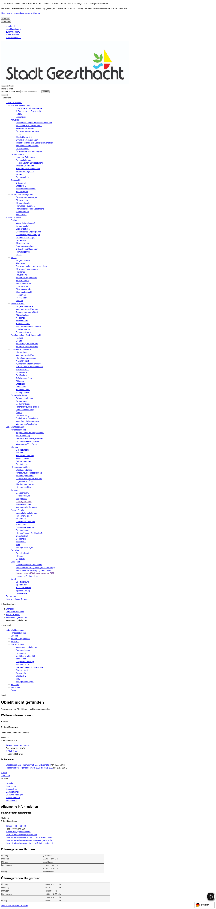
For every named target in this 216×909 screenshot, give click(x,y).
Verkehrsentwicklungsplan (27, 421)
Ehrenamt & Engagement (22, 194)
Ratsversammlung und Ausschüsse (31, 266)
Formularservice (23, 251)
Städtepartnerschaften (26, 188)
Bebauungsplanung (25, 398)
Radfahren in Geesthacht (27, 418)
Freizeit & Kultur (18, 510)
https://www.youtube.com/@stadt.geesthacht (29, 843)
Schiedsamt (21, 214)
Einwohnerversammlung (27, 269)
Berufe (19, 340)
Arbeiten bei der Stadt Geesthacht (26, 335)
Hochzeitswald (22, 369)
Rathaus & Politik (13, 217)
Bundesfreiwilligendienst (27, 346)
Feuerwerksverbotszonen (27, 145)
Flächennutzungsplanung (27, 406)
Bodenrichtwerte (23, 403)
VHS (18, 544)
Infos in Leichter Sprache (17, 599)
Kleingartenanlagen (25, 547)
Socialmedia (11, 800)
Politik (19, 254)
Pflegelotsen (21, 498)
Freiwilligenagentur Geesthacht (30, 208)
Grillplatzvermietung (25, 527)
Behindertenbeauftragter (27, 197)
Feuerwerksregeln (24, 515)
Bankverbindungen (14, 794)
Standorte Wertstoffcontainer (28, 326)
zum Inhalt (10, 26)
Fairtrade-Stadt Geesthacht (28, 168)
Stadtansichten (22, 177)
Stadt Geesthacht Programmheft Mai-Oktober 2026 (28, 764)
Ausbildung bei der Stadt (27, 343)
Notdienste (21, 317)
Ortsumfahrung (22, 415)
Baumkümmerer (23, 389)
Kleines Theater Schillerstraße (29, 533)
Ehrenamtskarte (23, 203)
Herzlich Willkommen (20, 105)
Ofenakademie (22, 148)
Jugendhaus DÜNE (24, 481)
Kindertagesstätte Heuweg (28, 441)
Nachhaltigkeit (22, 360)
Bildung (14, 446)
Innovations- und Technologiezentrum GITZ (35, 573)
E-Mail (12, 751)
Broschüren (21, 116)
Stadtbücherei (22, 464)
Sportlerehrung (22, 581)
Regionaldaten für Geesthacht (29, 162)
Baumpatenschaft (24, 392)
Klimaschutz (21, 352)
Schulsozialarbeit (23, 461)
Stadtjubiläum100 (24, 137)
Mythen (19, 174)
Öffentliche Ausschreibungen (29, 151)
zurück (4, 772)
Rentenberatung (23, 495)
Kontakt (9, 783)
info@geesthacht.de (18, 831)
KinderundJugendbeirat (26, 277)
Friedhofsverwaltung (25, 246)
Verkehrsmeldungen (25, 128)
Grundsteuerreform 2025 (27, 312)
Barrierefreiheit (12, 791)
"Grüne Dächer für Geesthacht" (29, 366)
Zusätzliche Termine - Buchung (14, 905)
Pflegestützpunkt (23, 504)
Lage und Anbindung (25, 157)
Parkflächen (21, 375)
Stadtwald (20, 383)
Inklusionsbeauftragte (25, 237)
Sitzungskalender (24, 289)
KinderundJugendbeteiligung (29, 472)
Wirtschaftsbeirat (23, 283)
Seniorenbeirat (22, 280)
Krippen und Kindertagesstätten (30, 432)
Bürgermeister (22, 225)
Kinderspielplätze (24, 487)
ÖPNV (19, 412)
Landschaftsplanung (25, 409)
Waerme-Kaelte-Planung (27, 309)
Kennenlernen (17, 154)
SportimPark (21, 584)
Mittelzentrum (22, 320)
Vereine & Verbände (25, 165)
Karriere (19, 337)
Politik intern (21, 297)
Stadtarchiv (21, 185)
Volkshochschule (23, 458)
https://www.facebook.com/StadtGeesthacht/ (29, 837)
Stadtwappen (22, 191)
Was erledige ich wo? (25, 223)
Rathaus (14, 220)
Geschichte (16, 180)
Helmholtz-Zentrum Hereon (28, 576)
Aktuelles (15, 119)
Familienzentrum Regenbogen (29, 438)
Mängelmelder (22, 314)
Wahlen (19, 300)
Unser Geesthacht (14, 102)
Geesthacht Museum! (25, 521)
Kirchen (19, 556)
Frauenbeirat (21, 274)
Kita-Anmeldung (23, 435)
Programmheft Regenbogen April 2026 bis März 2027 (29, 767)
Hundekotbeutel (23, 329)
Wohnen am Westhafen (26, 423)
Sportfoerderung (23, 590)
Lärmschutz (21, 386)
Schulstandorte (22, 449)
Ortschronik (21, 182)
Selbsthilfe (20, 558)
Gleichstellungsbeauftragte (28, 234)
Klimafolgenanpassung (26, 357)
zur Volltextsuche (13, 37)
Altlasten (20, 380)
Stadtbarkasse (22, 530)
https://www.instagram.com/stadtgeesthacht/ (29, 840)
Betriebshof (21, 240)
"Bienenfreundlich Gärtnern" (28, 363)
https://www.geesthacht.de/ (21, 834)
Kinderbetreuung (18, 429)
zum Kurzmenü (12, 34)
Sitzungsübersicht (24, 291)
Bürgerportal (11, 596)
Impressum (11, 786)
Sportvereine (21, 593)
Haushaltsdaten (23, 323)
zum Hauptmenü (13, 28)
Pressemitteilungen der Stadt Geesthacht (34, 122)
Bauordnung (21, 401)
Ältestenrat (21, 263)
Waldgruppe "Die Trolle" (26, 444)
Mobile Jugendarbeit (25, 484)
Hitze (18, 134)
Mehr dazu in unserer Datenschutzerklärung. (20, 13)
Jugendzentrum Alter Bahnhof (29, 478)
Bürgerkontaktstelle (24, 306)
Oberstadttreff (22, 535)
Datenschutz (11, 788)
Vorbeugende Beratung (26, 507)
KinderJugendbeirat (25, 475)
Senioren (15, 490)
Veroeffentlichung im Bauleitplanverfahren (34, 142)
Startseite (10, 608)
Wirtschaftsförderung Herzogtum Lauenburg (35, 567)
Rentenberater (22, 211)
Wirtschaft (15, 561)
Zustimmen (6, 21)
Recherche (21, 294)
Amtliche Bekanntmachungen (29, 125)
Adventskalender (23, 159)
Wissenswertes (17, 303)
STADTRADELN (23, 587)
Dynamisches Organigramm (28, 231)
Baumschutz (21, 372)
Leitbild (19, 114)
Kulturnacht (21, 518)
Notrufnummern (13, 797)
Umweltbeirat (22, 286)
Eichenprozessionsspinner (28, 131)
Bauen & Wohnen (19, 395)
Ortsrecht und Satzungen (27, 248)
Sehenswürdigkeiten (25, 171)
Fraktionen (20, 271)
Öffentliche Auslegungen (27, 139)
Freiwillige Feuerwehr (25, 205)
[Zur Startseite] (65, 82)
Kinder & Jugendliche (20, 467)
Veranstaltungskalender (26, 512)
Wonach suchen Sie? (10, 91)
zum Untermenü (13, 31)
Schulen (19, 452)
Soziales (15, 550)
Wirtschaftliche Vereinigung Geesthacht (33, 570)
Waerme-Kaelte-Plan (25, 355)
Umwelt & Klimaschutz (21, 349)
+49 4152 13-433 (17, 745)
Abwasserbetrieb (23, 243)
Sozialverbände (23, 553)
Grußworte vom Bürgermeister (29, 108)
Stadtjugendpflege (24, 469)
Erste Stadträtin (23, 228)
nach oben (5, 775)
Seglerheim (21, 538)
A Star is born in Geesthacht (28, 111)
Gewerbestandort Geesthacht (29, 564)
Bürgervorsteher (23, 260)
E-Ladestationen (23, 332)
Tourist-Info (21, 524)
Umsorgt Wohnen (24, 501)
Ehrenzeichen (22, 200)
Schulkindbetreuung (25, 455)
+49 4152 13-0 (16, 825)
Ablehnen (5, 18)
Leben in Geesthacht (15, 426)
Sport (13, 578)
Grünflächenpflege (24, 378)
